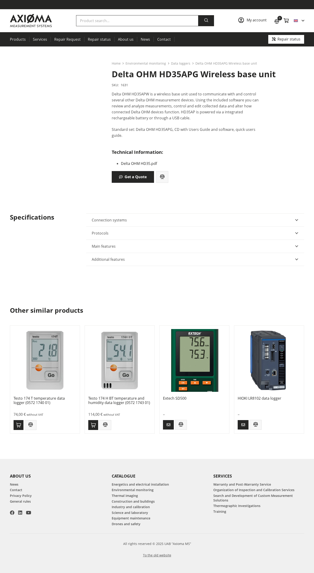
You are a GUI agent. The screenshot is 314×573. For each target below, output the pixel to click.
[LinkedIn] (20, 512)
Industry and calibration (131, 507)
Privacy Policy (21, 495)
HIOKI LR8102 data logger (259, 398)
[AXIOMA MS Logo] (31, 21)
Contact (16, 490)
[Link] (253, 20)
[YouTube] (28, 512)
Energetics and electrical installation (140, 484)
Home (116, 63)
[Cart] (286, 20)
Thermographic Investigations (236, 506)
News (14, 484)
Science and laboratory (130, 512)
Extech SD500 (174, 398)
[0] (276, 21)
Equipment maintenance (131, 518)
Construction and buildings (133, 501)
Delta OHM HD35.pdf (139, 163)
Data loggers (180, 63)
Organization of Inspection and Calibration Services (253, 490)
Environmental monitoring (146, 63)
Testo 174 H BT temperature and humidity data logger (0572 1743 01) (119, 400)
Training (219, 511)
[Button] (168, 425)
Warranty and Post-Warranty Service (242, 484)
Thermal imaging (125, 495)
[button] (299, 20)
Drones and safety (126, 524)
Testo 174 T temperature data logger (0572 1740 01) (39, 400)
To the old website (157, 555)
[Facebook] (12, 512)
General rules (20, 501)
